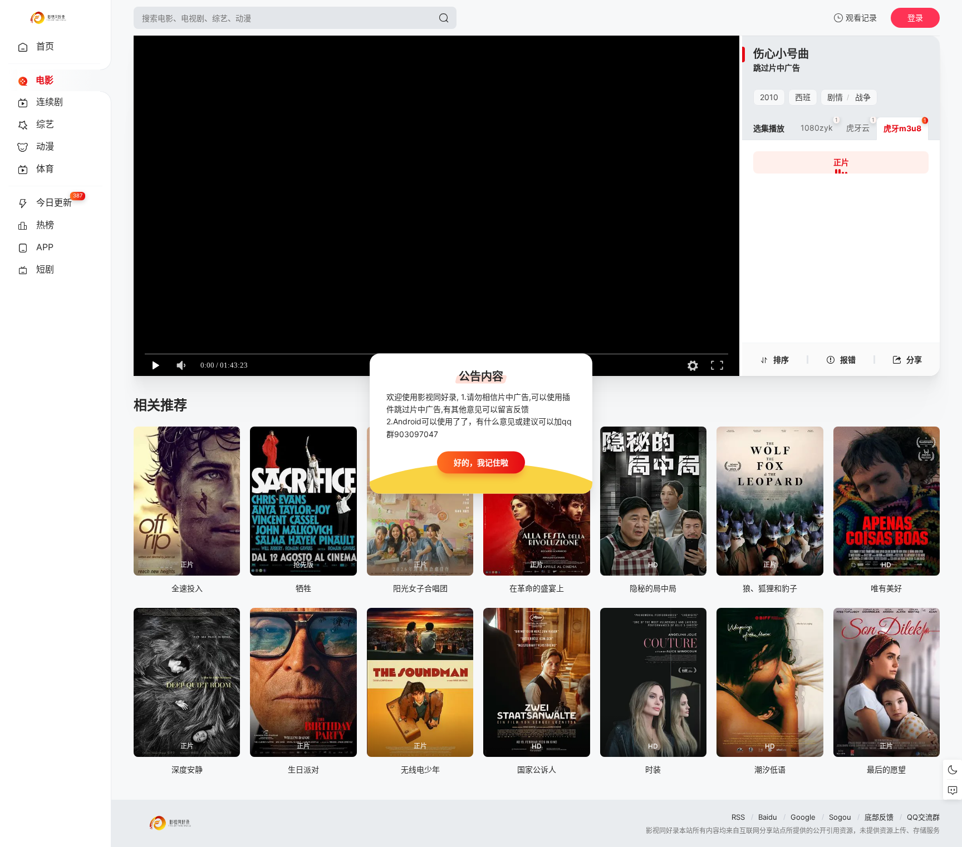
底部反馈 (879, 817)
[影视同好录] (48, 17)
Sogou (840, 817)
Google (803, 817)
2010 (769, 97)
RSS (738, 817)
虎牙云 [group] (860, 124)
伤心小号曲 (781, 54)
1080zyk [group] (819, 124)
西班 (803, 97)
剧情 (835, 97)
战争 (863, 97)
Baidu (767, 817)
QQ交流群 (923, 817)
